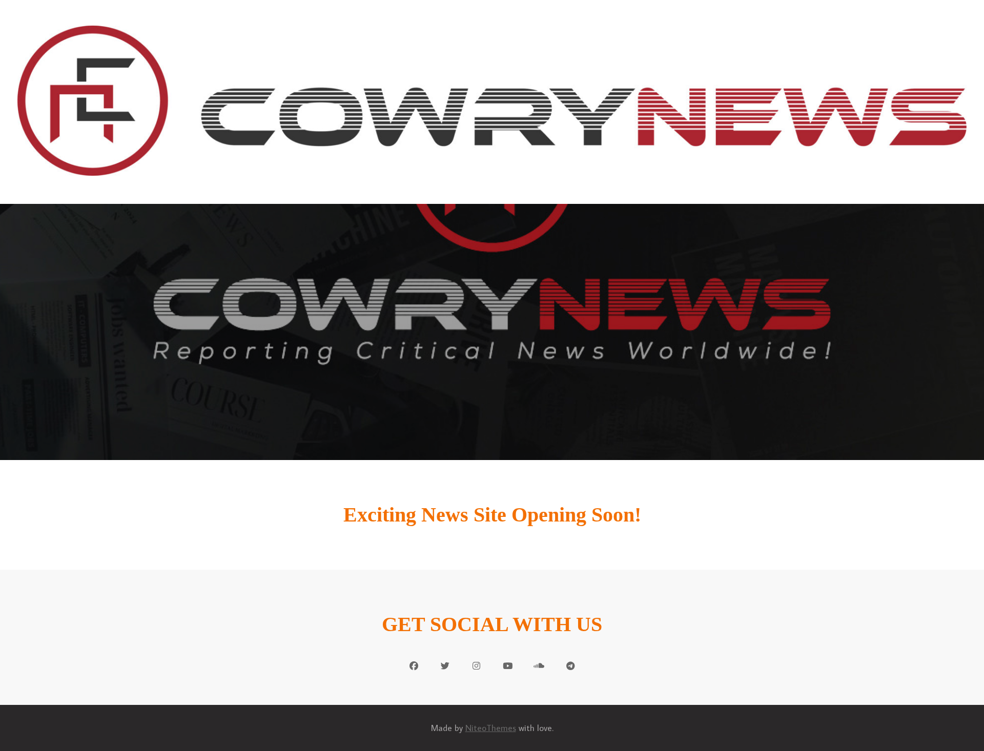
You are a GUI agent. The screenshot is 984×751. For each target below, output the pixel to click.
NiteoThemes (490, 728)
